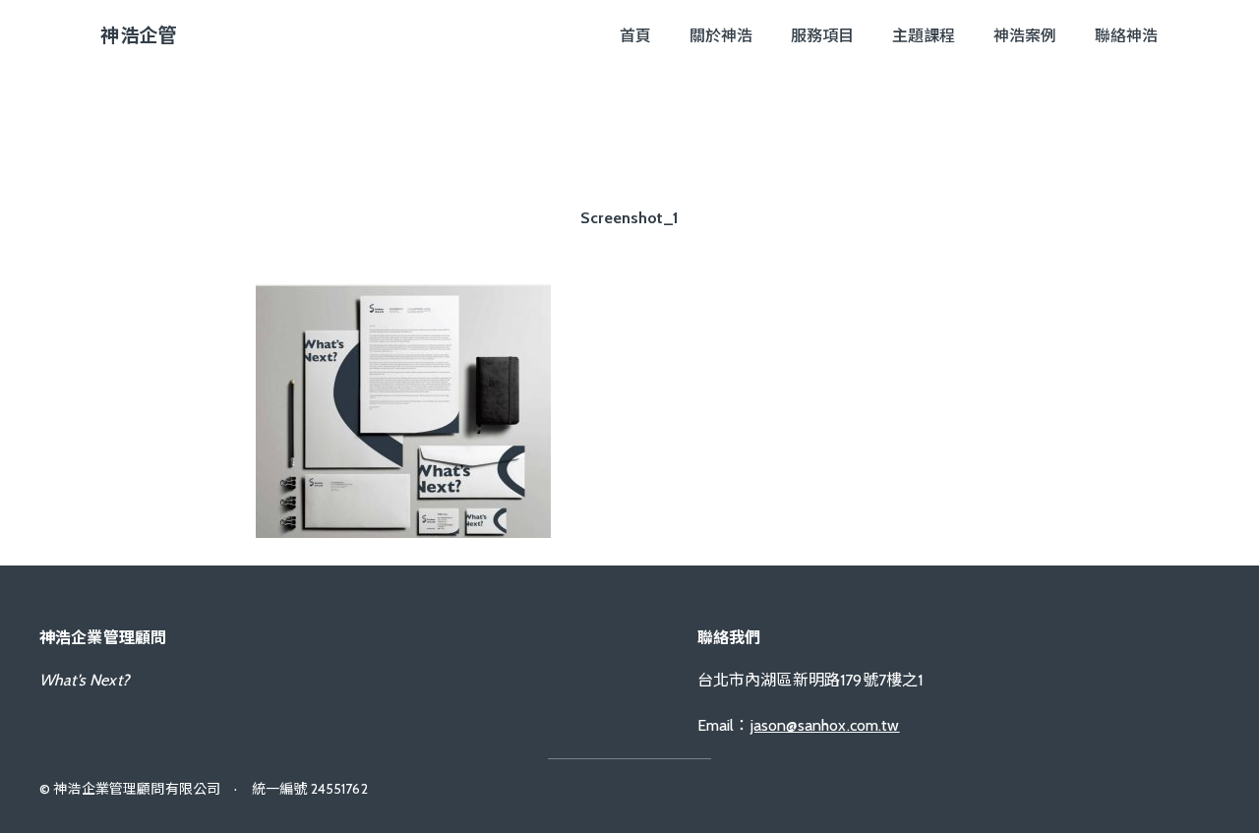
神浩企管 (138, 35)
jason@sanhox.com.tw (825, 725)
